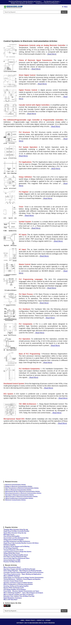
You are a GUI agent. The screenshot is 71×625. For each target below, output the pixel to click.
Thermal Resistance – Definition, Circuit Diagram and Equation (22, 579)
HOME (22, 620)
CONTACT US (40, 620)
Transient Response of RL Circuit (13, 549)
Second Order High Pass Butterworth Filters (16, 558)
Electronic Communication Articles (15, 500)
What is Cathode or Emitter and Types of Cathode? (19, 594)
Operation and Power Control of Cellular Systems (18, 582)
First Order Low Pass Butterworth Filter (15, 556)
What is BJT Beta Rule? (10, 599)
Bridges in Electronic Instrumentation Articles (18, 486)
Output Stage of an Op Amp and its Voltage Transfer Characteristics (23, 577)
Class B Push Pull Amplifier (12, 536)
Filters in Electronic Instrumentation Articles (18, 489)
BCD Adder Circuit (9, 534)
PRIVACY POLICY (30, 620)
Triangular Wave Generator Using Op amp (16, 529)
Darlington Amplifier (9, 544)
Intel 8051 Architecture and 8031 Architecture (17, 541)
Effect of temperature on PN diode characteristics (18, 584)
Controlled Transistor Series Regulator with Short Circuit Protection (23, 572)
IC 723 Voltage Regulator (11, 548)
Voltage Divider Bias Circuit (12, 553)
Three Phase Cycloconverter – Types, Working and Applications (22, 574)
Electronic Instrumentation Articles (15, 484)
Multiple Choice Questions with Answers (22, 3)
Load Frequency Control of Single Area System (17, 551)
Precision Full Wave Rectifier (12, 561)
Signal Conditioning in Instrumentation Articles (19, 498)
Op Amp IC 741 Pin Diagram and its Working (16, 546)
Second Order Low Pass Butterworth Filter (16, 538)
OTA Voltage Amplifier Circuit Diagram (15, 589)
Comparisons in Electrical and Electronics (47, 3)
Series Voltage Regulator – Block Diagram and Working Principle (22, 570)
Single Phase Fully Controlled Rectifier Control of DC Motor (21, 543)
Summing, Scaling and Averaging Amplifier (16, 586)
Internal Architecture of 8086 (12, 560)
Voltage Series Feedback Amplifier (14, 539)
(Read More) (51, 54)
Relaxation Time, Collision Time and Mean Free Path (19, 596)
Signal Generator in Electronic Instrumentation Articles (21, 496)
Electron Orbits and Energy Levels (14, 587)
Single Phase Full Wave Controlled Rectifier (16, 531)
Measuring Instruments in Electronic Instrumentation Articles (23, 493)
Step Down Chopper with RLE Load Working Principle (19, 569)
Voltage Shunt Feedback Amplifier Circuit (16, 555)
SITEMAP (47, 620)
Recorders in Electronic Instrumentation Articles (19, 495)
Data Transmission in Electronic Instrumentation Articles (22, 488)
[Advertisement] (35, 26)
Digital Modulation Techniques (13, 598)
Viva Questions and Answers (51, 1)
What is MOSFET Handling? (12, 575)
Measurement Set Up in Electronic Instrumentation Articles (22, 491)
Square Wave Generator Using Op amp (15, 532)
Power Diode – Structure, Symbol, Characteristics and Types (21, 591)
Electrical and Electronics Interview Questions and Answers (25, 1)
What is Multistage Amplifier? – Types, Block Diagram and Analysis (23, 592)
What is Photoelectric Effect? (12, 567)
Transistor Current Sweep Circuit (13, 581)
